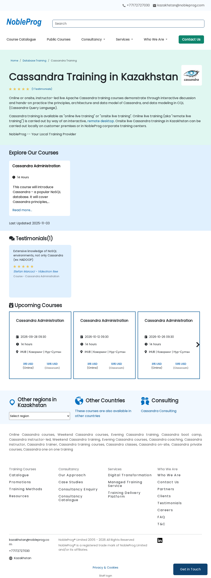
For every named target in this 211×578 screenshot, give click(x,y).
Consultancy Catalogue (71, 498)
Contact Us (191, 39)
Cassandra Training (64, 60)
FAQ (161, 517)
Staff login (105, 575)
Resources (19, 496)
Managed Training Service (125, 484)
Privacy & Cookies (105, 567)
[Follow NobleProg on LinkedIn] (159, 540)
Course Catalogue (21, 39)
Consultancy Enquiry (78, 489)
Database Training (34, 60)
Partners (165, 489)
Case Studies (71, 482)
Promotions (20, 482)
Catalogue (19, 475)
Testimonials (169, 503)
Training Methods (25, 489)
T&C (161, 524)
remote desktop (100, 121)
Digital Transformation (130, 475)
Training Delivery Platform (124, 494)
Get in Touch (190, 569)
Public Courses (58, 39)
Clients (164, 496)
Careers (165, 510)
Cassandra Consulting (158, 411)
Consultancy (92, 39)
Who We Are (154, 39)
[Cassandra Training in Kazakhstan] (28, 21)
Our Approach (72, 475)
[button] (196, 344)
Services (123, 39)
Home (14, 60)
